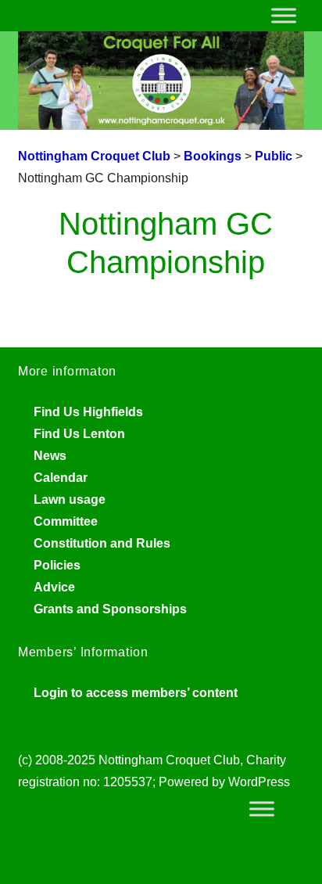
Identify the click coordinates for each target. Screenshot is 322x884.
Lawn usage (70, 499)
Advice (54, 587)
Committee (66, 521)
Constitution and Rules (102, 543)
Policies (57, 565)
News (50, 455)
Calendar (61, 477)
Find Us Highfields (88, 412)
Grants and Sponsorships (110, 609)
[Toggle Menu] (283, 15)
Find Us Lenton (79, 433)
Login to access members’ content (136, 692)
